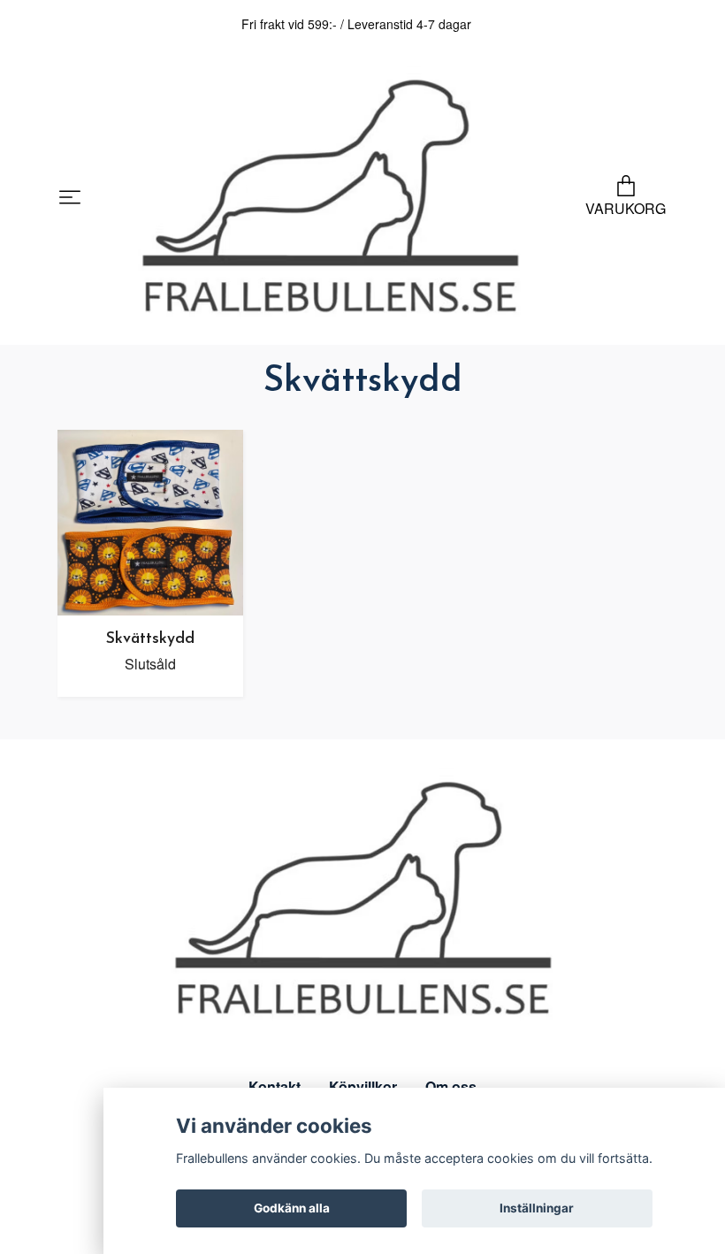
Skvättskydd (150, 638)
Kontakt (274, 1086)
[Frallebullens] (330, 198)
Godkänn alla (292, 1208)
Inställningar (537, 1208)
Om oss (451, 1086)
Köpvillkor (363, 1086)
